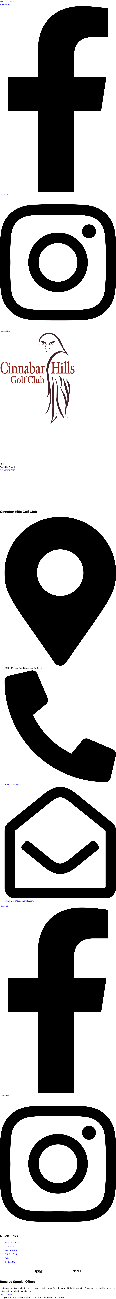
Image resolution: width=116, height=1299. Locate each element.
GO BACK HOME (7, 470)
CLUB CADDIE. (58, 1297)
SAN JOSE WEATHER (58, 1271)
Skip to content (7, 1)
